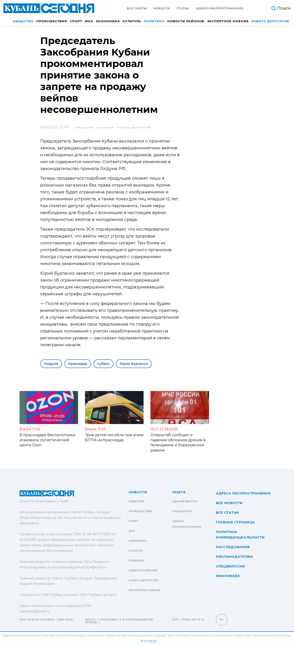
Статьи (182, 8)
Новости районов (185, 21)
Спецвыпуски (230, 566)
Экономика (108, 21)
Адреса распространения (219, 8)
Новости (161, 8)
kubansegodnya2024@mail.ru (82, 567)
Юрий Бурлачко (134, 364)
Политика (154, 21)
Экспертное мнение (228, 21)
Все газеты (137, 8)
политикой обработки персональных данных (120, 635)
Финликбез (228, 576)
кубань (103, 364)
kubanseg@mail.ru (35, 611)
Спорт (76, 21)
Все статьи (227, 513)
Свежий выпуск (185, 501)
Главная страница (235, 522)
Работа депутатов (270, 21)
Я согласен (149, 641)
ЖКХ (89, 21)
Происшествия (51, 21)
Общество (23, 21)
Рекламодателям (234, 557)
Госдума (51, 364)
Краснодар (77, 364)
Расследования (233, 547)
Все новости (229, 503)
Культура (132, 21)
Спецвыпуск (182, 511)
